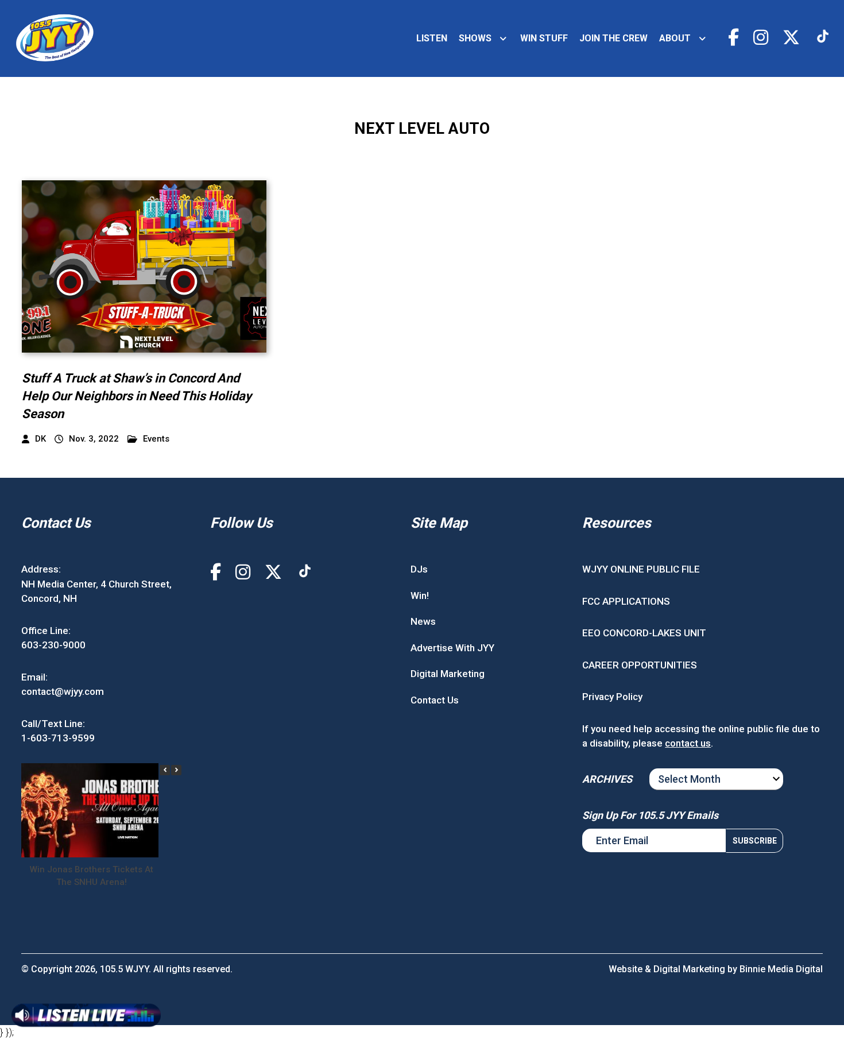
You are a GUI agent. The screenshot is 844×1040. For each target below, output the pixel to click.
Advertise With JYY (452, 648)
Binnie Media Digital (781, 969)
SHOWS (475, 38)
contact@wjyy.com (62, 691)
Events (156, 439)
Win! (420, 595)
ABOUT (675, 38)
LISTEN (431, 38)
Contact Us (435, 700)
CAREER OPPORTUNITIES (639, 665)
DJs (419, 569)
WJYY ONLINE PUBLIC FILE (641, 569)
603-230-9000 (53, 645)
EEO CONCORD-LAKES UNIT (644, 633)
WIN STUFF (544, 38)
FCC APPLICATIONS (626, 601)
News (423, 621)
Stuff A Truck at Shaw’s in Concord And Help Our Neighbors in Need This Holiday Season (136, 396)
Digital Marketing (448, 673)
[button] (176, 770)
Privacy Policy (612, 696)
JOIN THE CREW (613, 38)
